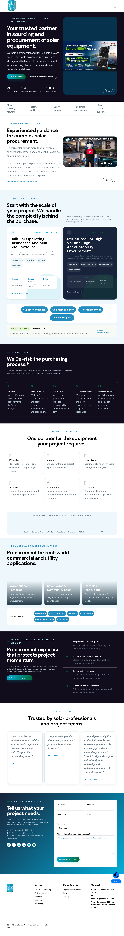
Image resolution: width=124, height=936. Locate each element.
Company (90, 804)
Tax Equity (67, 897)
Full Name (61, 804)
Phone (88, 814)
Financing (39, 904)
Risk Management (42, 893)
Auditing (38, 897)
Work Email (61, 814)
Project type (61, 824)
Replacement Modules (72, 890)
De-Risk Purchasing (43, 890)
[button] (115, 7)
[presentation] (105, 91)
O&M (65, 893)
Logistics (38, 900)
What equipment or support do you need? (73, 834)
